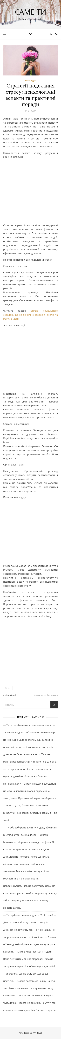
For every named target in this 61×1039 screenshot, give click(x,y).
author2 (11, 695)
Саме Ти (30, 11)
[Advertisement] (30, 191)
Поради (30, 80)
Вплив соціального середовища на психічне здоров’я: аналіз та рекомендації (30, 314)
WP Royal (37, 1032)
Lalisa (8, 687)
